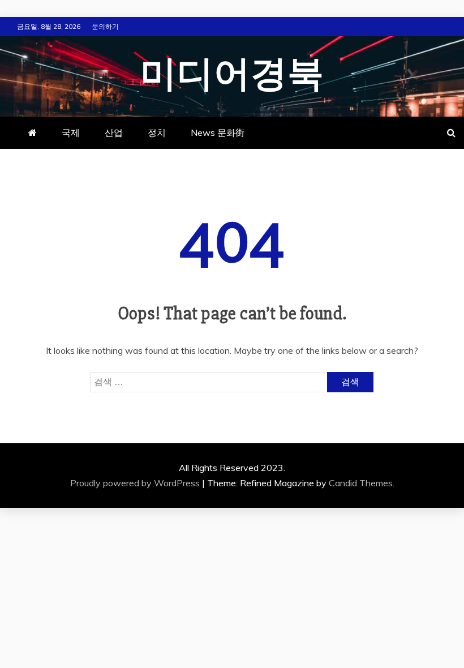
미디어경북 (232, 75)
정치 (157, 132)
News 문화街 (217, 132)
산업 (114, 132)
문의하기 (105, 26)
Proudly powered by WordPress (136, 483)
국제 (71, 132)
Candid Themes (361, 483)
